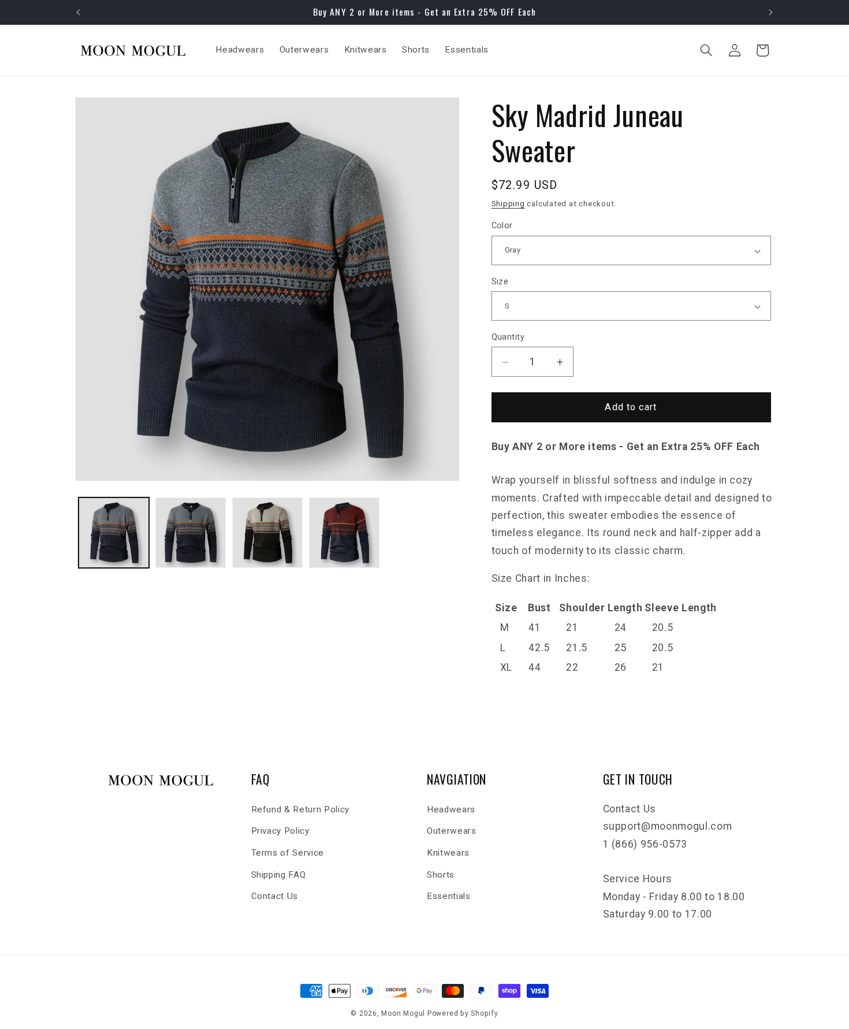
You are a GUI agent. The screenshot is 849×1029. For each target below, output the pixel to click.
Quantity (508, 337)
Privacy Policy (280, 831)
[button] (706, 50)
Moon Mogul (403, 1013)
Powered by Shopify (462, 1013)
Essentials (449, 896)
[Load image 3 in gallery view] (267, 532)
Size (500, 281)
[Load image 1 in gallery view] (114, 532)
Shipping (508, 204)
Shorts (441, 874)
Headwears (451, 809)
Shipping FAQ (278, 874)
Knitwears (448, 853)
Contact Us (275, 896)
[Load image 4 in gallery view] (344, 532)
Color (502, 226)
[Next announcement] (771, 12)
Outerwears (451, 831)
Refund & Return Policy (300, 809)
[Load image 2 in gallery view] (190, 532)
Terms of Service (288, 853)
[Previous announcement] (78, 12)
